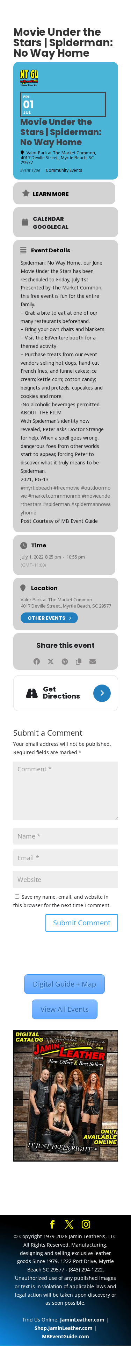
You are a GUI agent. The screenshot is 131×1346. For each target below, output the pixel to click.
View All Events (65, 1009)
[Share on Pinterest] (65, 660)
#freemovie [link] (66, 487)
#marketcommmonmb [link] (54, 495)
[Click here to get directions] (102, 693)
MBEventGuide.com (65, 1336)
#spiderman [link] (56, 504)
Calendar (48, 219)
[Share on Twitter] (51, 660)
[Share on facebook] (37, 660)
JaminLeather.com (82, 1319)
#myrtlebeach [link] (36, 487)
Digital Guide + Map (64, 984)
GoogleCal (50, 227)
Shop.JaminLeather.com (64, 1328)
